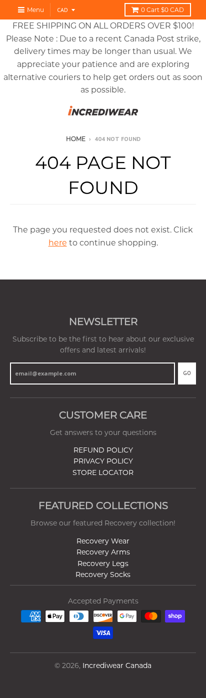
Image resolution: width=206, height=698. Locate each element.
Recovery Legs (103, 563)
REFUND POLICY (103, 450)
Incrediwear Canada (117, 665)
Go (187, 373)
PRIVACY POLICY (103, 461)
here (57, 243)
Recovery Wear (103, 541)
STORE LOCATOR (103, 472)
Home (76, 138)
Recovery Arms (103, 552)
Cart (162, 10)
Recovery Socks (103, 574)
